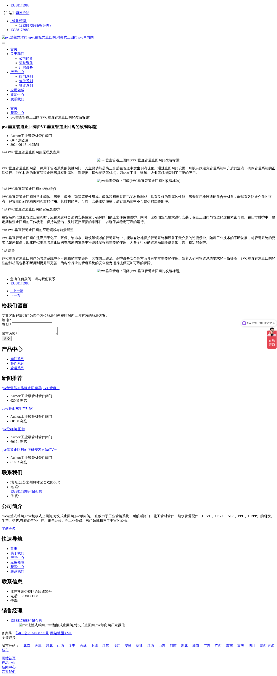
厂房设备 (26, 67)
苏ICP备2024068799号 (32, 633)
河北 (49, 645)
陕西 (263, 645)
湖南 (195, 645)
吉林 (83, 645)
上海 (94, 645)
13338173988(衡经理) (35, 25)
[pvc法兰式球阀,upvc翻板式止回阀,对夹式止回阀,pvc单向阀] (48, 37)
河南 (173, 645)
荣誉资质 (26, 63)
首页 (13, 49)
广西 (218, 645)
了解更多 (9, 528)
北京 (26, 645)
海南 (229, 645)
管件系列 (26, 81)
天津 (38, 645)
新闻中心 (17, 94)
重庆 (240, 645)
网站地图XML (61, 633)
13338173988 (19, 5)
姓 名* (6, 320)
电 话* (6, 324)
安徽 (128, 645)
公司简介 (26, 58)
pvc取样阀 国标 (13, 429)
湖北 (184, 645)
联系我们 (17, 99)
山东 (161, 645)
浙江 (116, 645)
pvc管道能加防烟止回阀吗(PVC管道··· (31, 388)
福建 (139, 645)
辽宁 (71, 645)
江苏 (105, 645)
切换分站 (22, 13)
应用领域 (17, 90)
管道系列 (26, 85)
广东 (206, 645)
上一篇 (16, 291)
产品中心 (17, 72)
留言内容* (9, 334)
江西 (150, 645)
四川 (251, 645)
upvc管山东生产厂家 (17, 408)
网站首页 (9, 658)
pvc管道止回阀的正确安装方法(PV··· (29, 449)
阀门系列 (26, 76)
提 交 (6, 338)
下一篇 (16, 295)
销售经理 (18, 21)
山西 (60, 645)
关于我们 (17, 54)
